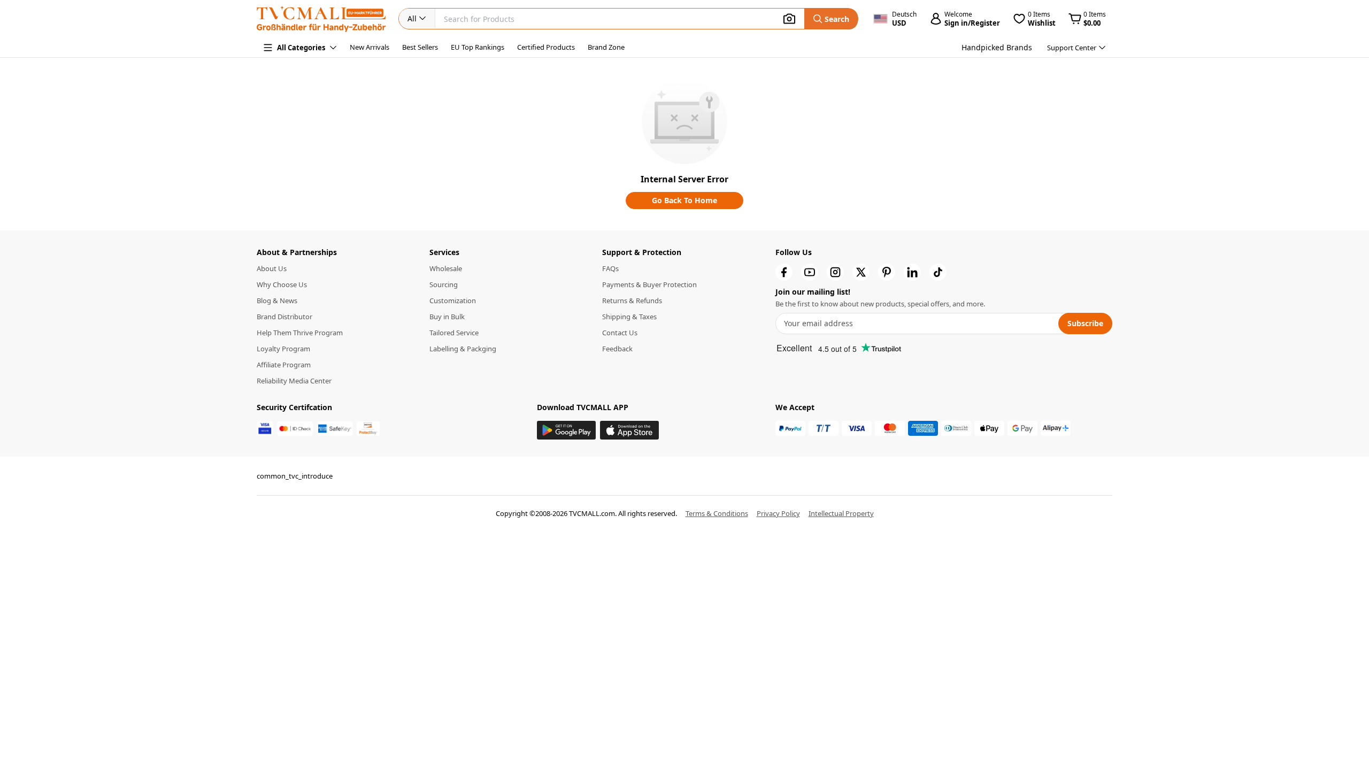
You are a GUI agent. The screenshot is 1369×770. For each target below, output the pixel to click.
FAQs (610, 268)
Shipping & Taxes (629, 316)
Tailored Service (454, 332)
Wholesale (445, 268)
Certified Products (546, 47)
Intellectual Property (841, 513)
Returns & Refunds (632, 300)
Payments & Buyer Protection (649, 284)
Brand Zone (606, 47)
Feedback (617, 348)
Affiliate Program (284, 364)
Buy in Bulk (447, 316)
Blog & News (277, 300)
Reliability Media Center (294, 381)
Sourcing (443, 284)
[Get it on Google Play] (566, 430)
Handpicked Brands (997, 47)
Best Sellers (420, 47)
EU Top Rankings (477, 47)
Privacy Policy (778, 513)
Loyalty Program (283, 348)
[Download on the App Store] (629, 430)
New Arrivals (369, 47)
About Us (272, 268)
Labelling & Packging (462, 348)
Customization (452, 300)
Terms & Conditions (717, 513)
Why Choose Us (282, 284)
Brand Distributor (284, 316)
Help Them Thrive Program (300, 332)
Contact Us (619, 332)
